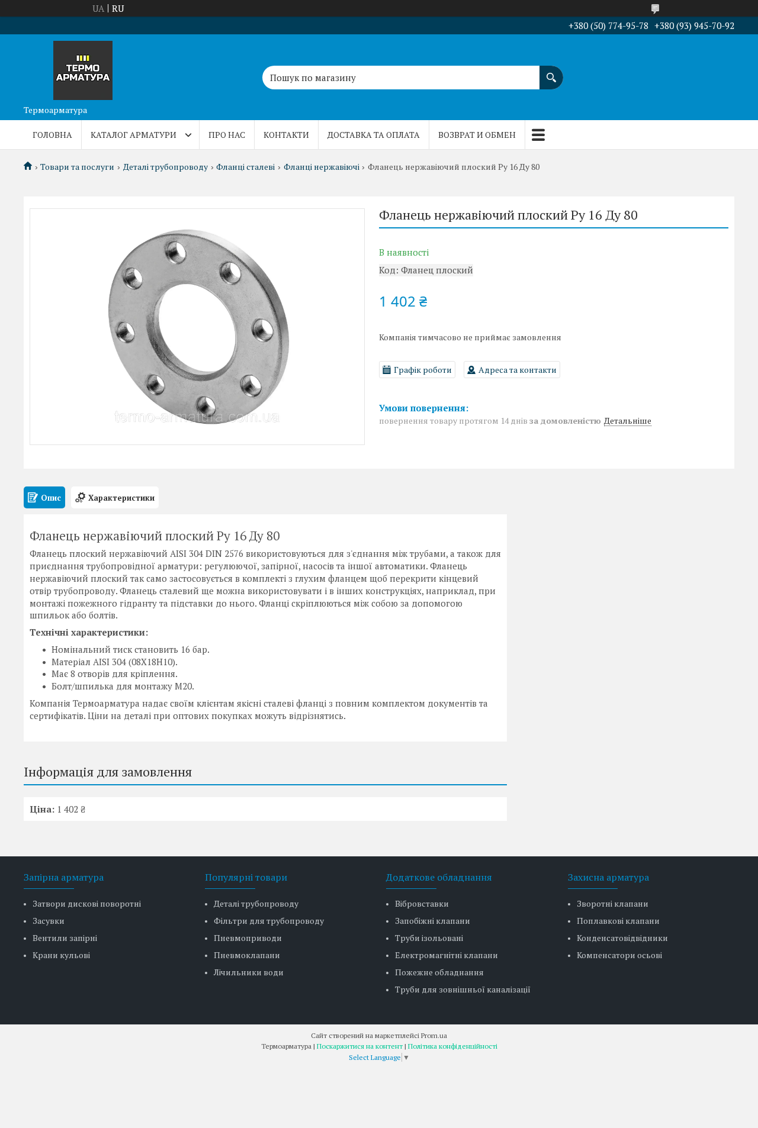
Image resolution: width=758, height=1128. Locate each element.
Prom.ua (434, 1035)
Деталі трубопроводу (165, 167)
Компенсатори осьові (619, 955)
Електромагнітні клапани (446, 955)
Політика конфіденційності (452, 1046)
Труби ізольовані (429, 937)
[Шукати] (551, 71)
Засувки (49, 920)
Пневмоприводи (248, 937)
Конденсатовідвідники (622, 937)
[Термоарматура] (83, 66)
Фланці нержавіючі (321, 167)
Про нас (226, 134)
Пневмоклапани (247, 955)
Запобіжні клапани (432, 920)
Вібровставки (422, 903)
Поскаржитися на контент (360, 1046)
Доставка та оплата (373, 134)
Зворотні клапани (612, 903)
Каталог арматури (133, 134)
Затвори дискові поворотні (87, 903)
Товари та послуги (77, 167)
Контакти (286, 134)
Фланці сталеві (245, 167)
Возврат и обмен (477, 134)
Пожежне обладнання (439, 972)
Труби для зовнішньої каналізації (463, 989)
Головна (52, 134)
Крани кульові (61, 955)
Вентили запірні (65, 937)
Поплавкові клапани (618, 920)
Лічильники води (249, 972)
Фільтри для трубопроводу (269, 920)
